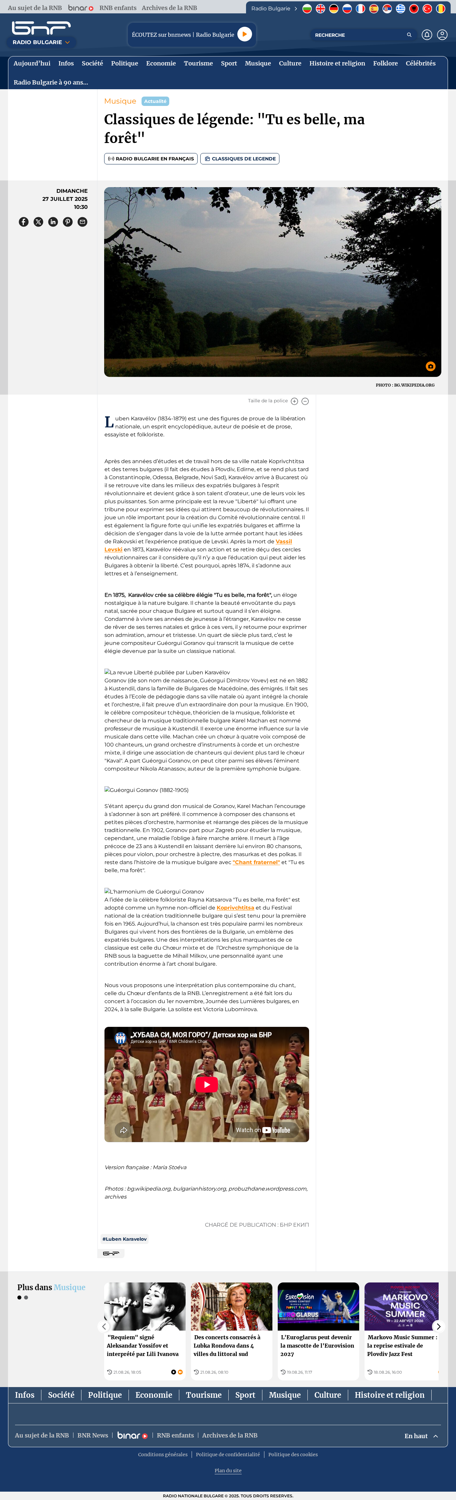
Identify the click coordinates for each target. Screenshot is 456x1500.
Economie (154, 1395)
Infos (24, 1395)
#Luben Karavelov (124, 1239)
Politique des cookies (293, 1455)
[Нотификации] (427, 34)
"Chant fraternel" (256, 862)
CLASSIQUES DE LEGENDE (244, 159)
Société (61, 1395)
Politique (105, 1395)
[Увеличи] (294, 401)
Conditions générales (163, 1455)
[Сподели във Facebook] (23, 222)
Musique (120, 101)
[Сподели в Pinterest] (67, 222)
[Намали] (305, 401)
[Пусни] (244, 34)
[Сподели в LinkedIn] (53, 222)
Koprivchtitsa (235, 908)
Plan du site (228, 1471)
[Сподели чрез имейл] (82, 222)
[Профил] (442, 34)
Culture (327, 1395)
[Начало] (41, 28)
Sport (245, 1395)
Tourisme (204, 1395)
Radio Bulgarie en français (155, 159)
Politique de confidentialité (228, 1455)
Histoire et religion (390, 1395)
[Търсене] (409, 34)
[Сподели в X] (38, 222)
